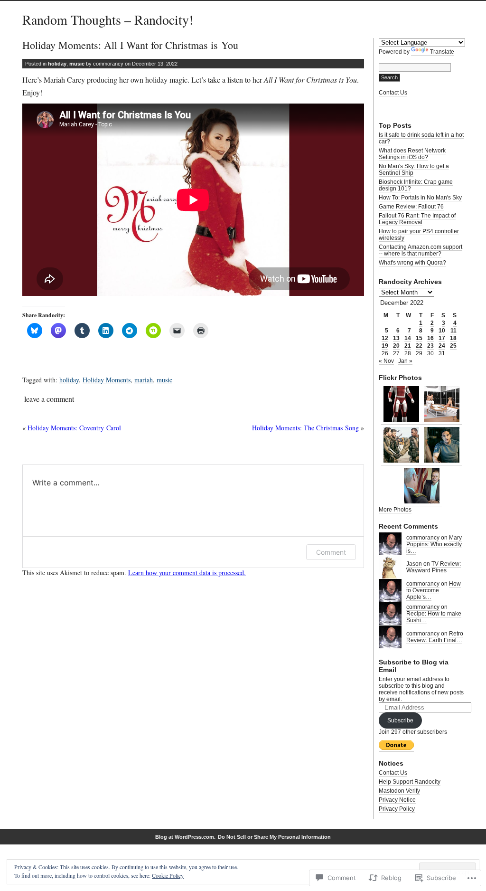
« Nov (386, 361)
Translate (442, 51)
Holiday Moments (107, 379)
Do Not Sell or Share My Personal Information (274, 837)
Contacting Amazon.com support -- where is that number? (420, 250)
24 (442, 345)
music (76, 63)
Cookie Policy (168, 875)
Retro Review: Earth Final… (434, 637)
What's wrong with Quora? (412, 262)
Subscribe (400, 720)
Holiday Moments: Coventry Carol (74, 427)
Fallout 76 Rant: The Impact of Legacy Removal (417, 219)
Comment (331, 552)
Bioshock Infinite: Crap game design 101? (416, 185)
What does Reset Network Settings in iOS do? (412, 154)
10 (442, 330)
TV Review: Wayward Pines (433, 567)
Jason (414, 563)
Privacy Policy (397, 809)
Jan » (405, 361)
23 (430, 345)
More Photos (395, 509)
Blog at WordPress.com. (185, 837)
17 (442, 338)
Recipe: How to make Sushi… (433, 617)
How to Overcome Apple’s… (433, 590)
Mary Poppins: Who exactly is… (434, 544)
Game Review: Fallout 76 (411, 206)
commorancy (422, 537)
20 (396, 345)
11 (453, 330)
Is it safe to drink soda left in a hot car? (421, 138)
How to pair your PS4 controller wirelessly (419, 234)
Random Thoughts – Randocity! (107, 19)
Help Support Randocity (409, 781)
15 (419, 338)
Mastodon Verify (399, 790)
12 (385, 338)
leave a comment (49, 399)
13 (396, 338)
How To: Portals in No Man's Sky (420, 197)
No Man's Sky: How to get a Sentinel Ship (414, 169)
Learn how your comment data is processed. (187, 572)
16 (430, 338)
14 (407, 338)
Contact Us (393, 92)
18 (453, 338)
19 (385, 345)
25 (453, 345)
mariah (143, 379)
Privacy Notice (397, 799)
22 (419, 345)
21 (407, 345)
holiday (57, 63)
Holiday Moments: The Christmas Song (305, 427)
